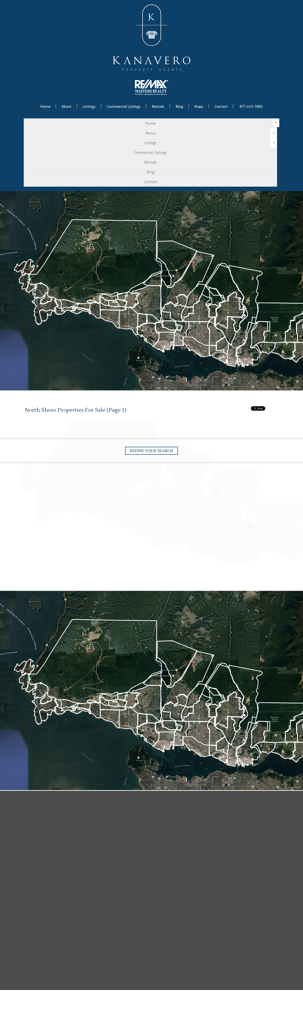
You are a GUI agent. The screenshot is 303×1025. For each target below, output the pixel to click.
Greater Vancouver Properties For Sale (115, 1016)
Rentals (158, 106)
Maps (198, 106)
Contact (221, 106)
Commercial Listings (124, 106)
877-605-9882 (251, 106)
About (66, 106)
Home (45, 106)
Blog (179, 106)
